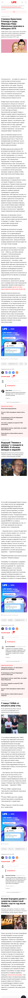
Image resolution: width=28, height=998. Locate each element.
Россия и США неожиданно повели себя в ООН (13, 413)
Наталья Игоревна (14, 358)
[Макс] (6, 372)
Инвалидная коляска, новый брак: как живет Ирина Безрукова (14, 428)
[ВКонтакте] (13, 372)
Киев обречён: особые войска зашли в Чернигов (12, 434)
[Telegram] (9, 372)
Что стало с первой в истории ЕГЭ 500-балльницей (12, 423)
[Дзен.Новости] (2, 372)
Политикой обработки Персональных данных (11, 7)
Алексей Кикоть (6, 358)
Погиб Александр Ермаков (8, 408)
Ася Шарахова (15, 615)
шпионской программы (15, 997)
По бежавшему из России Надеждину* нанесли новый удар (12, 418)
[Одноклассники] (16, 372)
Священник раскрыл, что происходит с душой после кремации (12, 668)
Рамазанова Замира (7, 615)
